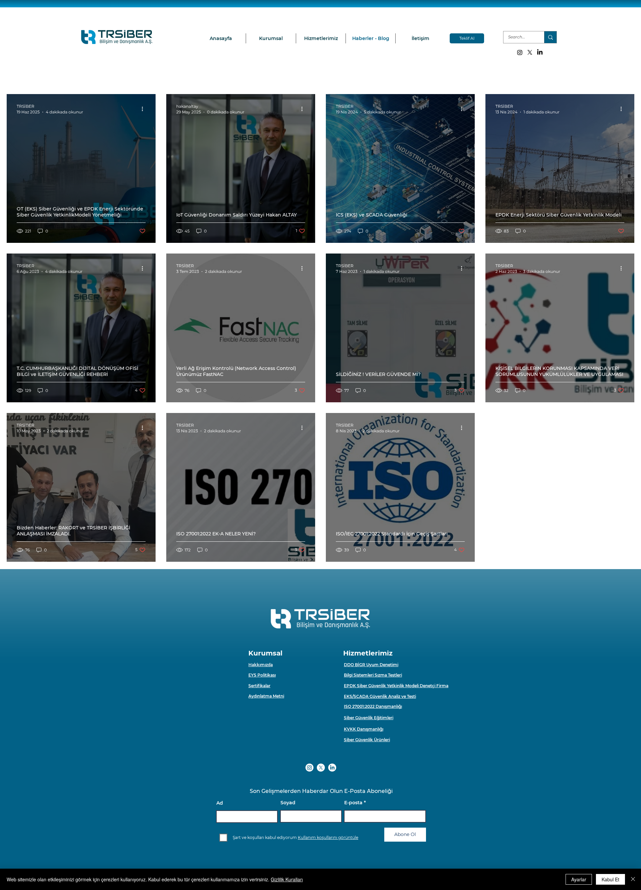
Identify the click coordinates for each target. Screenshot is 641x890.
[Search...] (550, 37)
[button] (271, 38)
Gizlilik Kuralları (287, 879)
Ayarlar (578, 879)
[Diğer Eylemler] (145, 109)
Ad (219, 803)
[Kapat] (633, 879)
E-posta (353, 802)
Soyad (287, 802)
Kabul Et (610, 879)
